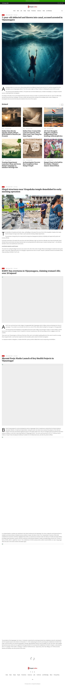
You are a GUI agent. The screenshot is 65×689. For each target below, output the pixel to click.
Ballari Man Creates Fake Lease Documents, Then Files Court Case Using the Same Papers (32, 133)
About (44, 10)
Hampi (25, 10)
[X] (60, 3)
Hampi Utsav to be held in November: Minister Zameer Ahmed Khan (53, 164)
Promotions (33, 10)
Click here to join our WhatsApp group (32, 0)
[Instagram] (62, 3)
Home (14, 10)
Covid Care (39, 674)
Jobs (21, 10)
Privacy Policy (56, 674)
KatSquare (38, 683)
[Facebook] (58, 3)
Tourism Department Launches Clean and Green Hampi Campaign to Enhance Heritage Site (11, 164)
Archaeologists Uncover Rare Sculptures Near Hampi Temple (31, 164)
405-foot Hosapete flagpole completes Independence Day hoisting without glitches (53, 133)
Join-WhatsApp (49, 10)
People (28, 10)
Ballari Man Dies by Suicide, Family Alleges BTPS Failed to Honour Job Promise (11, 133)
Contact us (39, 10)
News (18, 10)
